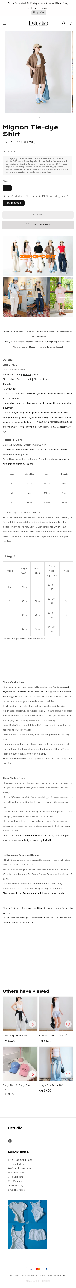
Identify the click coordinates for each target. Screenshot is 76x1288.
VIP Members (15, 1181)
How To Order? (17, 1173)
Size (5, 181)
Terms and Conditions (20, 1160)
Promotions (9, 151)
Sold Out (38, 214)
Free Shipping (16, 1177)
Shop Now (39, 10)
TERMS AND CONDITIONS (38, 1281)
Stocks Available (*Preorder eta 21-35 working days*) (36, 196)
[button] (4, 23)
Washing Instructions (19, 1168)
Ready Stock (13, 203)
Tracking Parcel (16, 1190)
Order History (15, 1185)
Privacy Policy (16, 1164)
